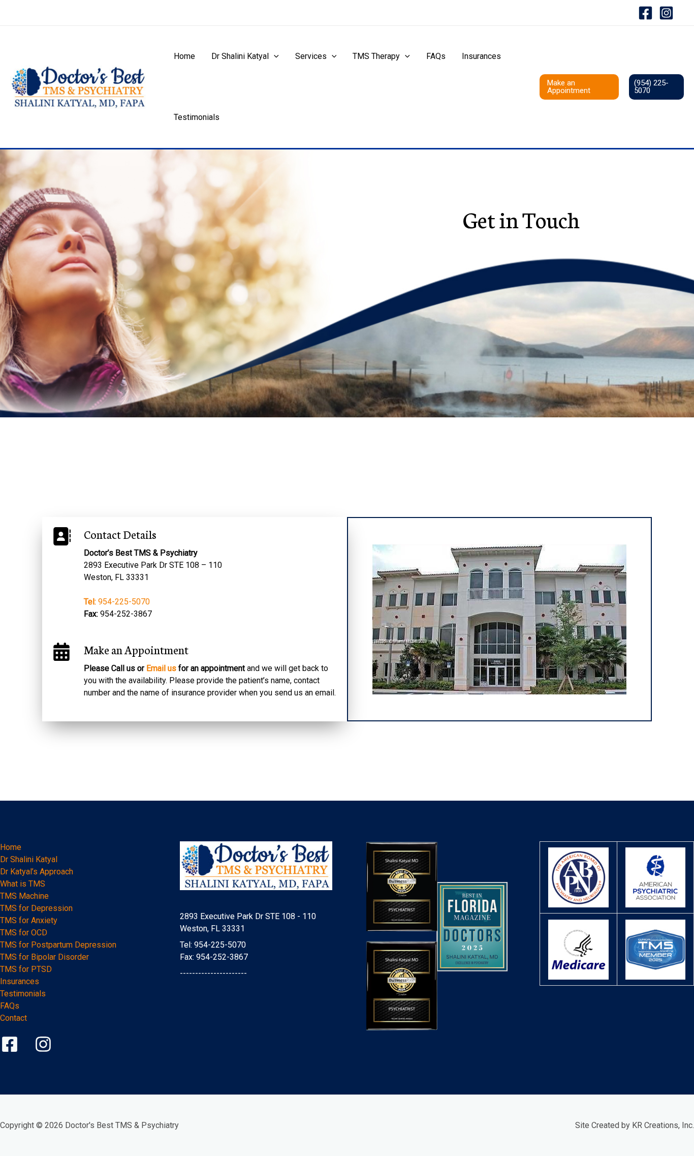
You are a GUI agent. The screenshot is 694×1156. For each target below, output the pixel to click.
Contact (13, 1018)
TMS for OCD (23, 932)
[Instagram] (666, 13)
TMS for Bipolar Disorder (44, 957)
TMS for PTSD (26, 969)
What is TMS (22, 884)
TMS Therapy (376, 56)
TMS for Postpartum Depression (58, 945)
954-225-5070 (117, 601)
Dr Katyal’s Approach (36, 871)
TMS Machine (24, 896)
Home (184, 56)
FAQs (436, 56)
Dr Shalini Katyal (240, 56)
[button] (274, 56)
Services (311, 56)
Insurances (481, 56)
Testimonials (196, 117)
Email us (161, 668)
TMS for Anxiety (28, 920)
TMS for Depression (36, 908)
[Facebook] (645, 13)
